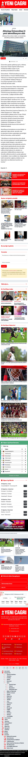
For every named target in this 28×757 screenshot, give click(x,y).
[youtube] (13, 668)
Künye (6, 731)
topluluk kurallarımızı (13, 270)
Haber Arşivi (18, 653)
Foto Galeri (7, 718)
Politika (6, 658)
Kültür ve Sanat (12, 660)
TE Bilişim (17, 663)
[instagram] (10, 668)
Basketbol (11, 687)
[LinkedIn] (13, 636)
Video (6, 719)
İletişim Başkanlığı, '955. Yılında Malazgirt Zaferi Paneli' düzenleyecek (6, 568)
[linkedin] (26, 668)
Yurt (8, 701)
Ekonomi (14, 658)
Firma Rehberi (8, 723)
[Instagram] (10, 636)
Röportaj (9, 696)
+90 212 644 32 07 (15, 628)
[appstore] (8, 640)
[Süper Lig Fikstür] (26, 480)
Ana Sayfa (7, 671)
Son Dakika (10, 716)
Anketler (6, 729)
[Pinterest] (8, 636)
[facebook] (4, 668)
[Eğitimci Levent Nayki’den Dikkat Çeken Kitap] (21, 235)
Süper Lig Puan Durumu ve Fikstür (15, 743)
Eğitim (14, 28)
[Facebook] (3, 636)
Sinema (9, 714)
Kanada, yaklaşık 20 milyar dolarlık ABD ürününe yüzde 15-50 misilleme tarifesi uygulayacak (20, 551)
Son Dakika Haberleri (7, 653)
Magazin (9, 697)
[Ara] (2, 7)
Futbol (11, 686)
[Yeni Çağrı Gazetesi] (14, 3)
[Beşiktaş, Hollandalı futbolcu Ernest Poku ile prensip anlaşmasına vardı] (7, 543)
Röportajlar (14, 9)
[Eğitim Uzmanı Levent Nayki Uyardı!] (7, 235)
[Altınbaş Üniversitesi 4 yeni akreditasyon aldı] (14, 48)
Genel (2, 565)
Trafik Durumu (19, 647)
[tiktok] (20, 668)
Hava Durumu (19, 644)
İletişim (6, 733)
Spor (18, 658)
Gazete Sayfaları (5, 9)
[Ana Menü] (4, 7)
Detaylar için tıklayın (14, 475)
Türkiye (9, 699)
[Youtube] (15, 636)
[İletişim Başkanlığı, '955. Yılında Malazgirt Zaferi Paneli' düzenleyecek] (7, 560)
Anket (20, 9)
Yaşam (17, 660)
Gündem (2, 658)
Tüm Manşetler (19, 651)
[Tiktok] (17, 636)
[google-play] (14, 640)
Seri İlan (6, 724)
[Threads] (20, 636)
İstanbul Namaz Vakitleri (6, 648)
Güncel (9, 704)
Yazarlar (6, 721)
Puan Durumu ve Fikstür (8, 651)
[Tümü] (26, 284)
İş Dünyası (9, 702)
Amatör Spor (12, 684)
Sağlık (8, 709)
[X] (6, 636)
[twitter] (7, 668)
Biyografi (9, 708)
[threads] (23, 668)
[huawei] (20, 640)
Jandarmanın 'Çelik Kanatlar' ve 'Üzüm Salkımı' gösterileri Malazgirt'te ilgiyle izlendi (19, 569)
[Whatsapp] (22, 636)
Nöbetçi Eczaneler (7, 644)
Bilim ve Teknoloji (23, 658)
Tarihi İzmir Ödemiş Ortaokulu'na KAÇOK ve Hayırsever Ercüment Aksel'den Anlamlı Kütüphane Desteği (6, 210)
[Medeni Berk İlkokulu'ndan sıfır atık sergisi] (21, 204)
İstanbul (9, 713)
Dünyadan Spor (13, 689)
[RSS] (25, 636)
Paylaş (4, 58)
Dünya (10, 658)
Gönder (4, 266)
